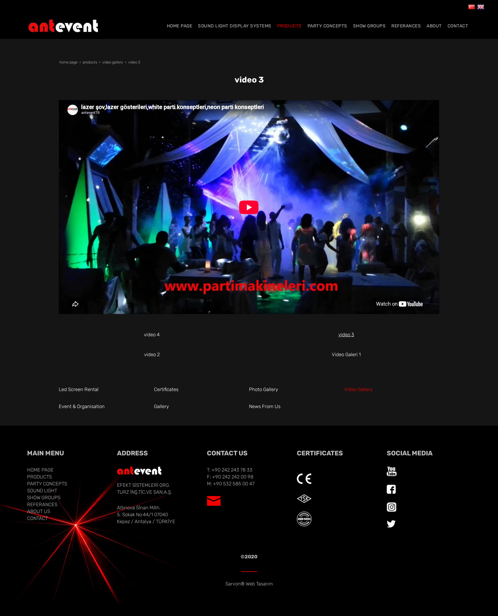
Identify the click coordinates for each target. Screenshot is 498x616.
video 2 (152, 354)
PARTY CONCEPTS (47, 484)
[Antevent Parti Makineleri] (471, 6)
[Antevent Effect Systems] (480, 6)
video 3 (346, 334)
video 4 (152, 334)
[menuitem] (180, 26)
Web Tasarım (259, 584)
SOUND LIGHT (42, 490)
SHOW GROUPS (44, 497)
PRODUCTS (39, 477)
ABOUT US (38, 511)
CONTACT (37, 518)
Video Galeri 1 (346, 354)
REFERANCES (42, 504)
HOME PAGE (40, 470)
